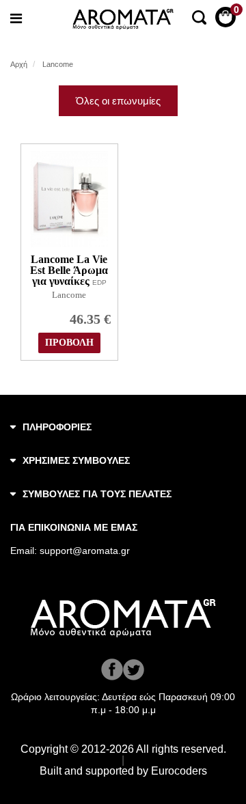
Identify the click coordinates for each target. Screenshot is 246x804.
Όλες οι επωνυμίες (118, 101)
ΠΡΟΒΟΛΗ (69, 342)
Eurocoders (179, 771)
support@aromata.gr (85, 550)
